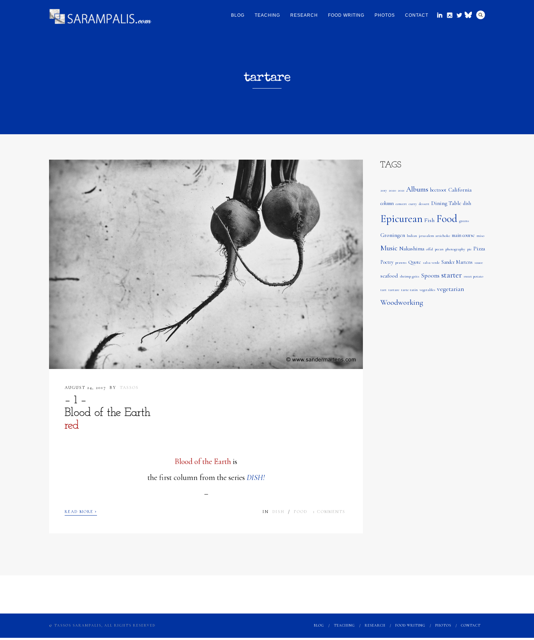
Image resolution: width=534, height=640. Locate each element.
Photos (385, 15)
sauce (478, 262)
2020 (392, 190)
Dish (278, 511)
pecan (439, 249)
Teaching (267, 15)
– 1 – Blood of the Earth (107, 412)
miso (480, 235)
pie (469, 249)
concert (401, 203)
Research (304, 15)
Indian (412, 235)
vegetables (427, 289)
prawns (400, 262)
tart (383, 289)
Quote (414, 262)
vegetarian (450, 289)
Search (480, 15)
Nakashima (411, 248)
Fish (429, 220)
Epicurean (401, 218)
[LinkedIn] (439, 15)
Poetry (386, 262)
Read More (81, 511)
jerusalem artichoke (434, 235)
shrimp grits (409, 276)
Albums (417, 189)
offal (429, 249)
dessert (424, 203)
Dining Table (446, 203)
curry (413, 203)
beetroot (438, 190)
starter (451, 275)
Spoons (430, 275)
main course (463, 235)
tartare (393, 289)
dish (467, 203)
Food (300, 511)
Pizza (479, 248)
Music (388, 248)
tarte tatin (409, 289)
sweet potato (473, 276)
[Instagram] (449, 15)
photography (455, 249)
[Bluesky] (469, 15)
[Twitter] (459, 15)
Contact (416, 15)
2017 (383, 190)
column (387, 203)
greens (464, 220)
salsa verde (431, 262)
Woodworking (401, 302)
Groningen (392, 235)
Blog (237, 15)
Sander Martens (457, 262)
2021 (401, 190)
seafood (389, 275)
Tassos (129, 387)
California (460, 189)
